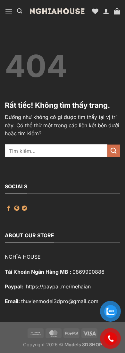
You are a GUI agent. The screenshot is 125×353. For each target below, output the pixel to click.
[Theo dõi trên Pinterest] (16, 208)
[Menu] (9, 11)
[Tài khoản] (106, 11)
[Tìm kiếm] (19, 11)
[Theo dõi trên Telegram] (24, 208)
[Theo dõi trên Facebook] (8, 208)
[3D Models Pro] (57, 11)
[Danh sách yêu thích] (95, 11)
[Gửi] (113, 151)
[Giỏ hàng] (117, 11)
